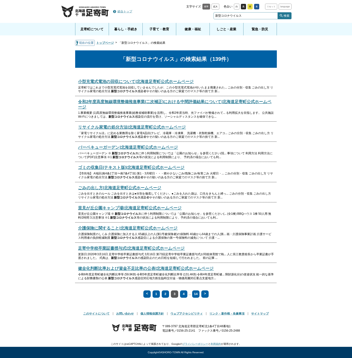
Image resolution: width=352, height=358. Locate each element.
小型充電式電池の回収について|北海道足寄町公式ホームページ (136, 81)
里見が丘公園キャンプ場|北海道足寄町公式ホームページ (130, 208)
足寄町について (92, 29)
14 (196, 294)
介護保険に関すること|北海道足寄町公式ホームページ (128, 228)
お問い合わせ (125, 313)
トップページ (105, 42)
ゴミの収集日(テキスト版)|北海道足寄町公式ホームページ (131, 167)
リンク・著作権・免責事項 (227, 313)
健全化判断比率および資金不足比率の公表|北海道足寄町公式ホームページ (146, 268)
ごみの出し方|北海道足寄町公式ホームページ (119, 187)
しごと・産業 (226, 29)
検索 (286, 15)
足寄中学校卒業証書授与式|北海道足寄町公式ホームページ (131, 248)
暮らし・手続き (125, 29)
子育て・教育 (159, 29)
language (285, 6)
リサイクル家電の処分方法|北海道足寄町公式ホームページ (132, 127)
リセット (271, 6)
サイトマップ (260, 313)
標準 (206, 6)
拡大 (215, 6)
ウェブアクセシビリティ (186, 313)
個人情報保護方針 (152, 313)
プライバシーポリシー (195, 343)
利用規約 (216, 343)
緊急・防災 (260, 29)
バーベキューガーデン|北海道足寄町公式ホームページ (128, 147)
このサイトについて (96, 313)
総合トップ (125, 11)
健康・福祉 (193, 29)
